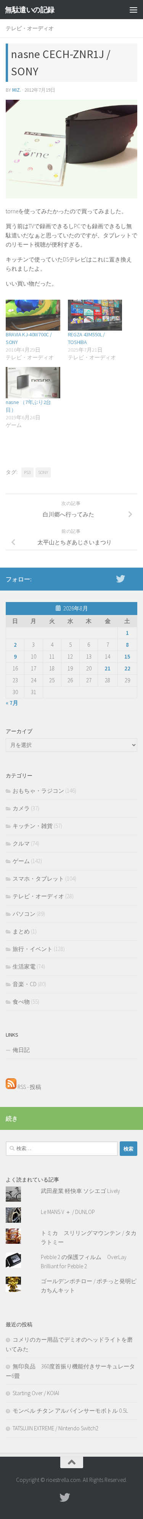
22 (127, 668)
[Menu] (133, 9)
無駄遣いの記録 (30, 9)
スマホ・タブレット (38, 878)
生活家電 (24, 966)
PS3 (27, 472)
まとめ (21, 931)
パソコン (24, 913)
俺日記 (21, 1049)
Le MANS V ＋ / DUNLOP (68, 1212)
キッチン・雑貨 (33, 825)
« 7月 (12, 702)
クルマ (21, 843)
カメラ (21, 808)
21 (107, 668)
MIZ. (16, 90)
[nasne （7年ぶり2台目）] (33, 382)
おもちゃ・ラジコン (38, 790)
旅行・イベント (33, 949)
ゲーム (21, 861)
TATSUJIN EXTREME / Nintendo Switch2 (55, 1428)
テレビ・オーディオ (30, 28)
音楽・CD (25, 984)
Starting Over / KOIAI (36, 1393)
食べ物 (21, 1001)
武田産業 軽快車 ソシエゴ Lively (80, 1190)
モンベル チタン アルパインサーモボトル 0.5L (70, 1410)
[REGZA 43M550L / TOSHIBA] (95, 315)
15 (127, 656)
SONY (43, 472)
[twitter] (120, 578)
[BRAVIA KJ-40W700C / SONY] (33, 315)
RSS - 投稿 (28, 1087)
